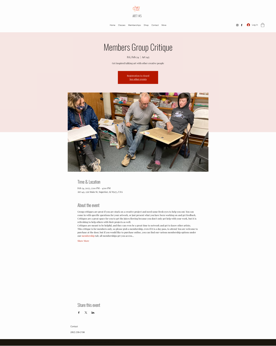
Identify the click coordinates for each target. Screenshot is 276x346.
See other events (138, 79)
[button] (262, 25)
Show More (83, 240)
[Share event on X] (86, 312)
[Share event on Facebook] (78, 312)
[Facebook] (241, 25)
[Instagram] (237, 25)
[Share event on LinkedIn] (93, 312)
